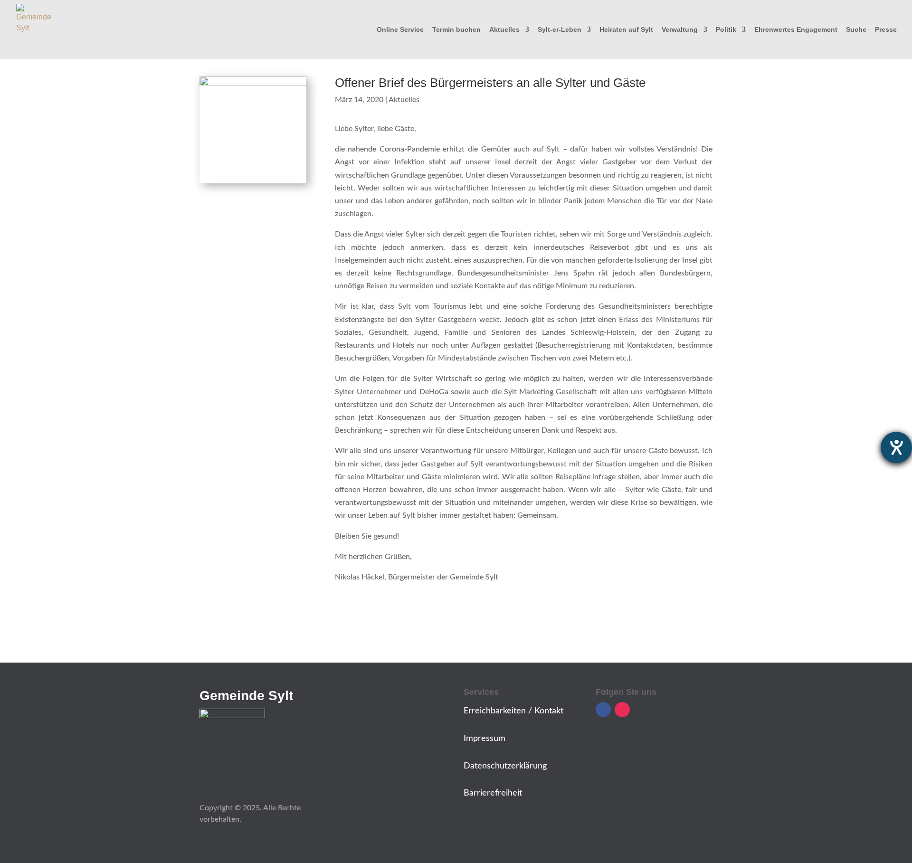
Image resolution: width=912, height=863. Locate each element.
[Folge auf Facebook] (603, 709)
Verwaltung (680, 29)
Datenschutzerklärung (505, 766)
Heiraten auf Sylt (626, 29)
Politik (726, 29)
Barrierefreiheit (493, 793)
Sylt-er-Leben (559, 29)
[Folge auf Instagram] (622, 709)
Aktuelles (504, 29)
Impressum (484, 738)
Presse (886, 29)
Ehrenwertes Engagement (795, 29)
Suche (856, 29)
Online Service (400, 29)
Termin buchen (456, 29)
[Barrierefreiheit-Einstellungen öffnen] (896, 447)
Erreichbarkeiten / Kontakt (513, 711)
